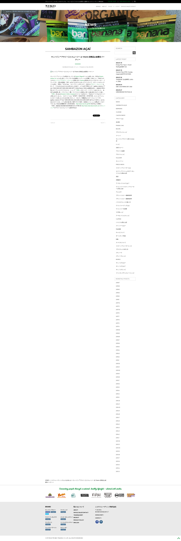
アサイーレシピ (120, 154)
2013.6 (118, 461)
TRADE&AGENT (78, 515)
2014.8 (118, 414)
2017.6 (117, 319)
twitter (47, 513)
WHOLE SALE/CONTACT (128, 6)
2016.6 (118, 343)
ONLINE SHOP (112, 1)
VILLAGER (119, 157)
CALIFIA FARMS (120, 115)
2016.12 (118, 330)
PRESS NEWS (120, 164)
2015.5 (117, 387)
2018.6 (118, 286)
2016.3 (118, 353)
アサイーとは (119, 118)
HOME (47, 480)
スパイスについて (121, 242)
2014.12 (118, 400)
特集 (117, 239)
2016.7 (118, 340)
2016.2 (118, 357)
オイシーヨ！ (64, 527)
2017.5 (117, 323)
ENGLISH (76, 522)
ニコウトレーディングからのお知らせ (60, 480)
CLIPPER (118, 219)
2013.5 (118, 464)
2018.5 (118, 289)
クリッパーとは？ (121, 225)
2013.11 (118, 444)
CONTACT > (98, 518)
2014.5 (118, 424)
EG (135, 1)
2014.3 (118, 431)
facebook (48, 511)
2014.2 (118, 434)
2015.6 (118, 383)
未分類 (118, 122)
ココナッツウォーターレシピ (124, 246)
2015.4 (118, 390)
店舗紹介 (118, 180)
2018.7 (118, 282)
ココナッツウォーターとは (123, 168)
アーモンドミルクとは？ (122, 183)
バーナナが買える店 (121, 222)
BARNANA (119, 108)
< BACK (52, 123)
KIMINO (118, 259)
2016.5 (118, 346)
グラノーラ (119, 252)
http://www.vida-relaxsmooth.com (91, 106)
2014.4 (118, 427)
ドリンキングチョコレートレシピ (125, 273)
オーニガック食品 (121, 236)
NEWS (118, 102)
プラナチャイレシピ (121, 132)
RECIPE (118, 129)
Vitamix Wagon (79, 76)
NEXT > (103, 123)
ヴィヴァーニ (48, 522)
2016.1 (117, 360)
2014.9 (118, 410)
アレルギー (119, 192)
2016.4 (118, 350)
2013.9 (118, 451)
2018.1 (117, 299)
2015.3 (118, 394)
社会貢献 (118, 229)
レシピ (118, 144)
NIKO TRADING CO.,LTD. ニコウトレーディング (58, 6)
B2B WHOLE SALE (125, 1)
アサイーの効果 (120, 151)
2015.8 (118, 377)
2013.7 (118, 458)
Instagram (53, 511)
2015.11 (118, 367)
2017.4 (117, 326)
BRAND (98, 6)
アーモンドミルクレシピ (122, 215)
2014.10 (118, 407)
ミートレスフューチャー (67, 522)
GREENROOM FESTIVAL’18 (124, 92)
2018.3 (118, 292)
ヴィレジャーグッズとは (122, 205)
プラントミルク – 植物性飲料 (124, 195)
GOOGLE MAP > (99, 515)
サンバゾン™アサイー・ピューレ (63, 80)
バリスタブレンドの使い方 (123, 202)
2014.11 (118, 404)
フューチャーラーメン (51, 527)
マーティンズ (64, 510)
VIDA (77, 90)
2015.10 (118, 370)
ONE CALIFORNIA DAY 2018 (124, 86)
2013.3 (118, 471)
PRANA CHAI (120, 125)
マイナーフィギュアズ (51, 517)
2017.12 (118, 303)
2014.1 (117, 437)
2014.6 (118, 421)
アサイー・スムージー (97, 84)
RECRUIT (76, 517)
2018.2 (118, 296)
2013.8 (118, 454)
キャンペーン (119, 161)
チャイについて (120, 232)
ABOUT (104, 6)
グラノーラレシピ (121, 256)
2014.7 (118, 417)
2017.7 (117, 316)
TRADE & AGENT (114, 6)
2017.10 (118, 309)
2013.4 (118, 468)
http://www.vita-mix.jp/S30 (83, 104)
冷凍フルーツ (119, 147)
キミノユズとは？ (121, 262)
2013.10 (118, 448)
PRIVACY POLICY (79, 520)
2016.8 (118, 336)
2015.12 (118, 363)
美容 (117, 176)
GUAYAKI (118, 112)
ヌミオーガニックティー (67, 517)
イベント (76, 67)
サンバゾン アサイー (50, 510)
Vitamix (82, 80)
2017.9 (117, 313)
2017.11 (117, 306)
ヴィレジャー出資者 (121, 209)
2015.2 (117, 397)
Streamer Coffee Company (68, 94)
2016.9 (118, 333)
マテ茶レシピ (119, 212)
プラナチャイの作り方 (122, 249)
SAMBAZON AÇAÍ (67, 67)
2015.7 (117, 380)
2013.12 (118, 441)
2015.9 (118, 373)
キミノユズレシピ (121, 269)
